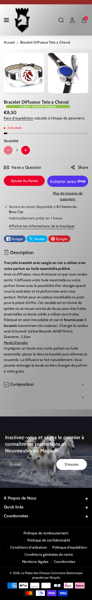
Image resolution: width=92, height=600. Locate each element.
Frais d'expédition (18, 118)
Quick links (14, 507)
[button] (7, 20)
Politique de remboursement (46, 533)
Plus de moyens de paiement (68, 196)
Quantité (11, 140)
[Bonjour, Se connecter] (72, 20)
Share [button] (83, 167)
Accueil (9, 42)
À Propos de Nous (20, 498)
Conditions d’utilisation (28, 547)
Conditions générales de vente (49, 554)
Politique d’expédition (69, 547)
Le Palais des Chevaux (35, 573)
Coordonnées (16, 515)
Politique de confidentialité (48, 540)
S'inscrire (71, 464)
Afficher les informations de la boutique (42, 226)
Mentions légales (35, 561)
